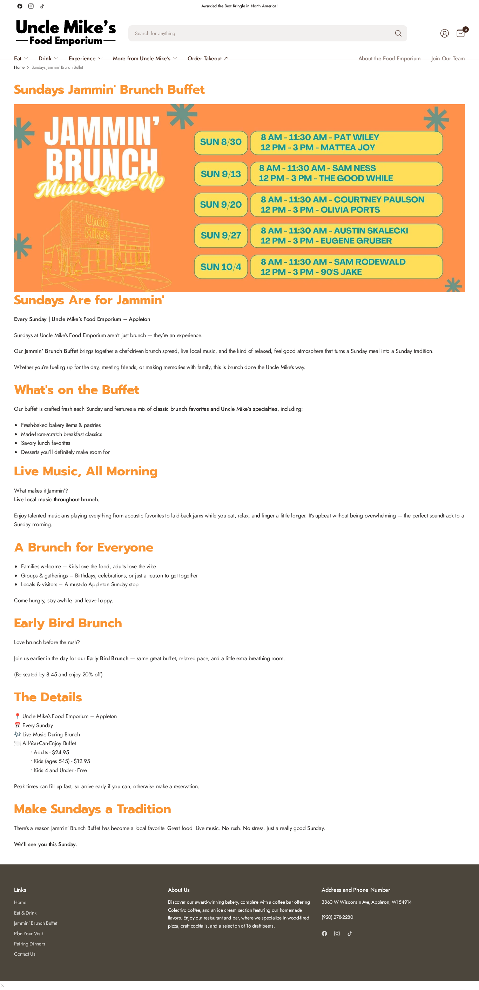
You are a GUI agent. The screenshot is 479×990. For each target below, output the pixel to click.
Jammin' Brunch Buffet (35, 923)
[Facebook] (19, 6)
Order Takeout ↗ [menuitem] (208, 58)
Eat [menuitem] (17, 58)
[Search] (398, 33)
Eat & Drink (25, 912)
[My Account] (445, 33)
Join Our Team (448, 58)
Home (20, 902)
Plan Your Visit (28, 933)
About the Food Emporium (389, 58)
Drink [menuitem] (45, 58)
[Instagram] (30, 6)
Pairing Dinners (29, 943)
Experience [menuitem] (82, 58)
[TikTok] (42, 6)
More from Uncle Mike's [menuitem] (141, 58)
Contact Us (24, 953)
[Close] (2, 986)
